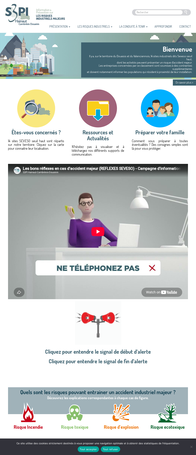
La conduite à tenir (132, 26)
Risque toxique (74, 427)
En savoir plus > (184, 82)
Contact (185, 26)
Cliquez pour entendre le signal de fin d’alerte (98, 361)
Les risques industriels (94, 26)
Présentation (58, 26)
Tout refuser (110, 449)
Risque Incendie (28, 427)
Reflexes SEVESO (22, 17)
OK (185, 12)
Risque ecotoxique (168, 427)
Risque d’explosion (121, 427)
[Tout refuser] (191, 447)
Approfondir (163, 26)
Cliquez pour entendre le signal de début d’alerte (98, 351)
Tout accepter (88, 449)
